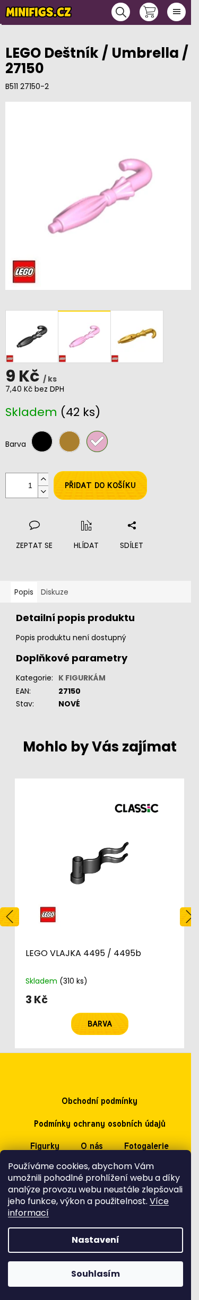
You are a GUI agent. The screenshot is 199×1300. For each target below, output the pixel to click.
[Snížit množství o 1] (43, 491)
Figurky (44, 1146)
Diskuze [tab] (54, 592)
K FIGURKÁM (82, 678)
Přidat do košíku (100, 485)
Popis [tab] (23, 592)
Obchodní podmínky (99, 1101)
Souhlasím (95, 1274)
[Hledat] (120, 12)
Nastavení (95, 1240)
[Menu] (176, 12)
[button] (99, 1014)
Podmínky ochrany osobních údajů (100, 1124)
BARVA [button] (100, 1024)
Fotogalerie (146, 1146)
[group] (99, 913)
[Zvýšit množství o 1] (43, 479)
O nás (92, 1146)
